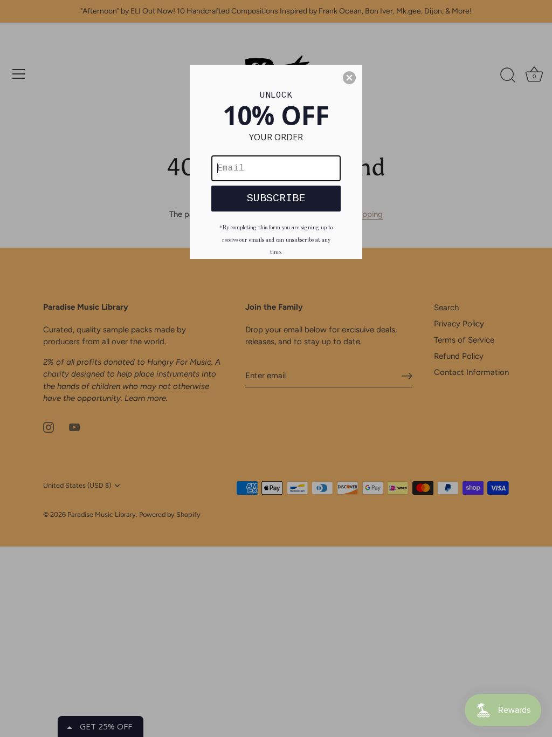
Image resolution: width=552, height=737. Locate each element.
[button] (349, 77)
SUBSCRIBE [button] (276, 198)
